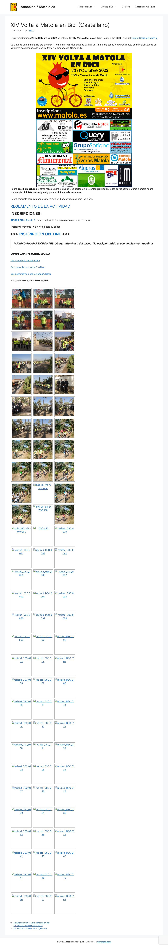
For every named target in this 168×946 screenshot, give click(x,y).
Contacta (126, 7)
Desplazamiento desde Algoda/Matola (30, 274)
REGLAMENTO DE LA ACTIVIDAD (40, 206)
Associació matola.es (145, 7)
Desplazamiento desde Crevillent (27, 267)
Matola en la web (84, 7)
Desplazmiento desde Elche (25, 260)
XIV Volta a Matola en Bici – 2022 (28, 926)
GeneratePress (104, 941)
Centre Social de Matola (144, 38)
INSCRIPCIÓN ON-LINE (40, 234)
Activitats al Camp (22, 923)
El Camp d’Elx (107, 7)
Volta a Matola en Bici (40, 923)
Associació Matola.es (38, 7)
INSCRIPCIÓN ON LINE (22, 220)
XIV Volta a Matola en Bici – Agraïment (30, 928)
